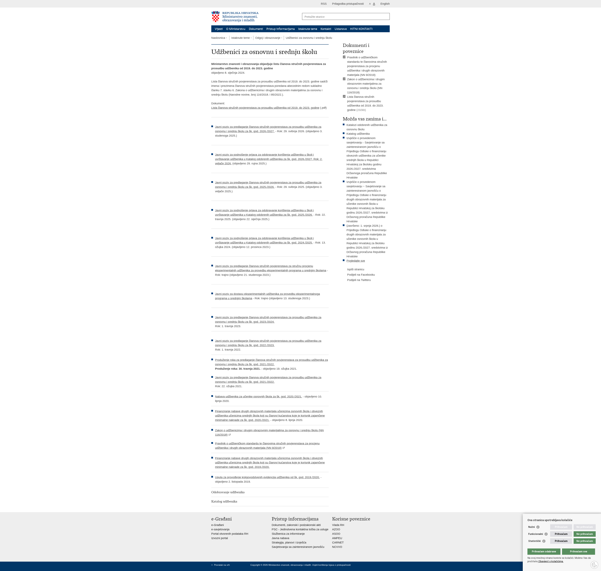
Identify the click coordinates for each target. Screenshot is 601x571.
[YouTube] (372, 564)
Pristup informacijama (280, 29)
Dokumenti (256, 29)
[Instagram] (387, 564)
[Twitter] (367, 564)
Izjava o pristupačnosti (340, 565)
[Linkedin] (362, 567)
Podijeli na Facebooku (361, 274)
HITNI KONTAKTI (361, 29)
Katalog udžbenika (358, 133)
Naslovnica (218, 37)
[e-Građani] (224, 4)
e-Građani (217, 525)
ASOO (336, 533)
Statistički (534, 541)
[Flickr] (377, 564)
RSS (324, 3)
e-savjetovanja (220, 529)
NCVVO (337, 546)
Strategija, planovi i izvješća (289, 542)
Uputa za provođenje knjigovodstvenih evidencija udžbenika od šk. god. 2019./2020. (267, 477)
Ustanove (341, 29)
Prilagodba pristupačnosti (348, 3)
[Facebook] (362, 564)
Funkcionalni (535, 534)
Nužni (531, 526)
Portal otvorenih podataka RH (229, 533)
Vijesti (219, 29)
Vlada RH (338, 525)
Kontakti (326, 29)
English (385, 3)
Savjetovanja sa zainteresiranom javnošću (298, 546)
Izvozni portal (219, 538)
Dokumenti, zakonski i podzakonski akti (296, 525)
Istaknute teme (307, 29)
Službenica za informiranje (288, 533)
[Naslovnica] (255, 16)
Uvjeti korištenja (320, 565)
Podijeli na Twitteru (359, 280)
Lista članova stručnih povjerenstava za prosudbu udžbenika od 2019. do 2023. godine (265, 107)
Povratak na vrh (222, 565)
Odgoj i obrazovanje (267, 37)
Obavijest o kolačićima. (550, 561)
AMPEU (337, 538)
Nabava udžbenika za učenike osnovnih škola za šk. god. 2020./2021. (258, 396)
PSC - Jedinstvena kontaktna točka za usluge (300, 529)
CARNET (338, 542)
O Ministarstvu (235, 29)
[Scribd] (382, 564)
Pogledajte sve (356, 260)
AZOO (336, 529)
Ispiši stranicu (355, 269)
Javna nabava (280, 538)
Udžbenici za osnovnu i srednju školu (309, 37)
